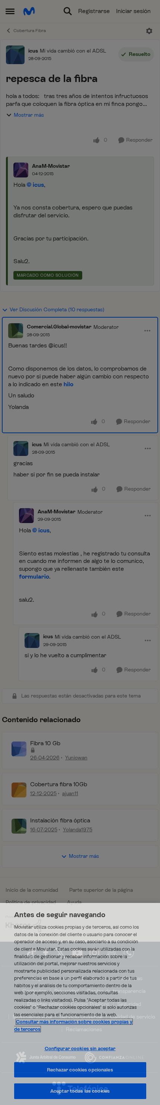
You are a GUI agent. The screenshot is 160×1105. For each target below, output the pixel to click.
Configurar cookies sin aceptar (80, 1048)
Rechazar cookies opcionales (80, 1070)
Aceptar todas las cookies (80, 1091)
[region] (80, 1004)
